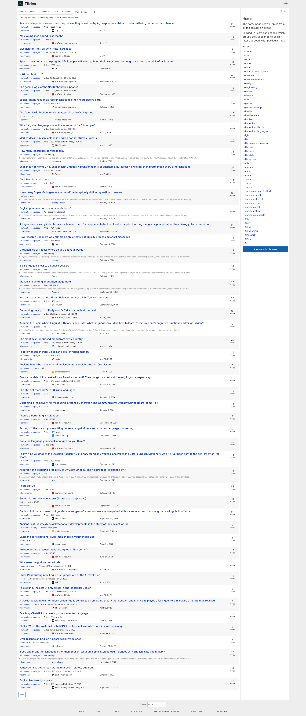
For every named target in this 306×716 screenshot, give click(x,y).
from (77, 12)
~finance (248, 95)
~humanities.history (28, 368)
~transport (249, 235)
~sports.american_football (257, 191)
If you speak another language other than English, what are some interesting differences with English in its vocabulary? (92, 651)
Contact (115, 711)
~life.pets (249, 151)
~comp (247, 67)
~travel (247, 238)
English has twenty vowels (35, 680)
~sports (248, 187)
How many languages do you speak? (41, 150)
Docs (81, 711)
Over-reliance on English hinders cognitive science (50, 638)
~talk (246, 219)
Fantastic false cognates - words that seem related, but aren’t (56, 667)
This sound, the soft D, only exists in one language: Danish (55, 587)
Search (284, 11)
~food (247, 99)
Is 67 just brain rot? (31, 74)
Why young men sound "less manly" (41, 35)
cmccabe (56, 260)
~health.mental (251, 115)
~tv (245, 242)
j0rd (53, 480)
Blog (98, 711)
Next (22, 695)
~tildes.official (251, 231)
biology (32, 566)
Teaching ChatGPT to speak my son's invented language (53, 613)
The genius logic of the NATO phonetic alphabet (48, 87)
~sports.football (252, 207)
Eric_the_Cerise (58, 333)
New (56, 11)
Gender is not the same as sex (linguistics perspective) (52, 498)
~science (23, 540)
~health (248, 111)
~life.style (249, 155)
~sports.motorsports (254, 215)
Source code (136, 711)
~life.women (250, 159)
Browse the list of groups (265, 249)
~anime (247, 51)
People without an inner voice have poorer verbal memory (54, 351)
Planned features (161, 711)
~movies (248, 167)
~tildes (247, 227)
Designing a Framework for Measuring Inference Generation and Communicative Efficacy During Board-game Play (88, 402)
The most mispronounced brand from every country (51, 339)
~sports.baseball (252, 195)
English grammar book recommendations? (45, 208)
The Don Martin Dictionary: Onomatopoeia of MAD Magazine (56, 112)
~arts (246, 55)
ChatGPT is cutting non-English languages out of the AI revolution (59, 575)
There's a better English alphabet (39, 415)
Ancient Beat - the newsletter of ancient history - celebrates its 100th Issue (65, 364)
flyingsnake (57, 161)
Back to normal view (69, 17)
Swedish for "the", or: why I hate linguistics (45, 48)
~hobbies (249, 119)
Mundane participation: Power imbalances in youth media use (57, 536)
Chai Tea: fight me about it (35, 179)
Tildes (30, 3)
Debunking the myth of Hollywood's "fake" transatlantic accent (57, 310)
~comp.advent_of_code (256, 71)
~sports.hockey (252, 211)
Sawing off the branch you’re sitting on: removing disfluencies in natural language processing (76, 428)
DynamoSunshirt (59, 218)
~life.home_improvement (256, 143)
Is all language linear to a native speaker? (44, 265)
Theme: (143, 704)
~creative (249, 75)
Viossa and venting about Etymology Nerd (45, 281)
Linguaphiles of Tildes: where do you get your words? (52, 249)
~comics (23, 116)
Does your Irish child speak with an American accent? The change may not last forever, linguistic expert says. (86, 377)
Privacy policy (197, 711)
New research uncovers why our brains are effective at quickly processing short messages (74, 236)
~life (246, 139)
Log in (285, 3)
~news (247, 175)
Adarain (55, 292)
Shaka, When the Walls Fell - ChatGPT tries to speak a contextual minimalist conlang (70, 626)
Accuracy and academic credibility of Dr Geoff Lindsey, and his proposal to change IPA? (72, 469)
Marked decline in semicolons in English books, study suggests (58, 138)
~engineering (251, 87)
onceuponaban (58, 202)
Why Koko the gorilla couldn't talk (39, 562)
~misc (247, 163)
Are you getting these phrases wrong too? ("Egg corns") (53, 549)
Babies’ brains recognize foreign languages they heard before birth (60, 99)
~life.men (248, 147)
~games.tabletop (253, 107)
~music (247, 171)
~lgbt (21, 502)
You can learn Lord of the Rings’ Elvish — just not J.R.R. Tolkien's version (63, 297)
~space (248, 183)
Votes (32, 11)
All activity (67, 11)
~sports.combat (252, 203)
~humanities (250, 123)
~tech (22, 579)
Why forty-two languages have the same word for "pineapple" (57, 125)
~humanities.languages (29, 27)
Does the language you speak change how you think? (52, 441)
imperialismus (58, 662)
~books (248, 59)
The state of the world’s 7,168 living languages (47, 390)
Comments (44, 11)
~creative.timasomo (254, 79)
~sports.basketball (253, 199)
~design (248, 83)
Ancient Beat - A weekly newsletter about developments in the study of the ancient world (73, 524)
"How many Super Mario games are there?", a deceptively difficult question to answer (71, 192)
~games (23, 196)
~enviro (248, 91)
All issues (175, 711)
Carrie (54, 276)
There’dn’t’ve (27, 485)
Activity (22, 11)
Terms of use (221, 711)
